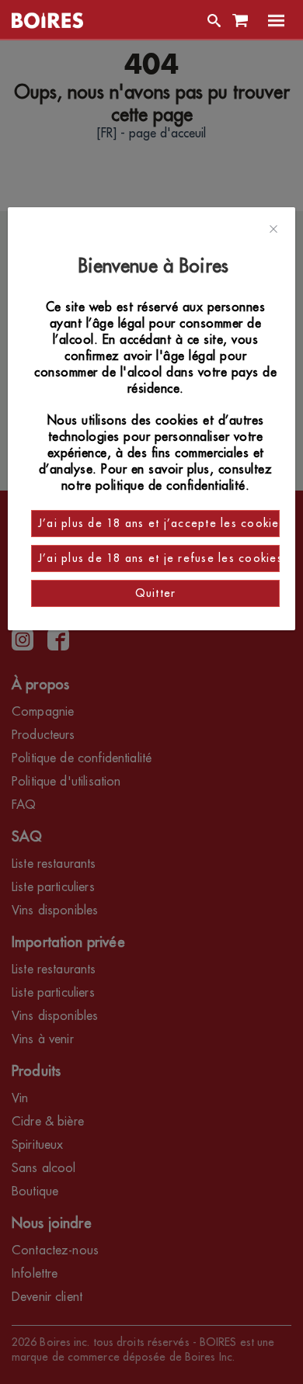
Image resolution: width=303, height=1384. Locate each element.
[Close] (273, 230)
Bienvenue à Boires (156, 266)
